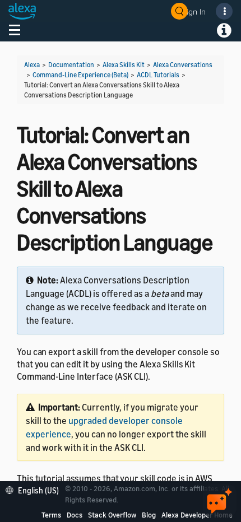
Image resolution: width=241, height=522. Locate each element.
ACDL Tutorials (158, 75)
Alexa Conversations (182, 64)
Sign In (194, 11)
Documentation (71, 64)
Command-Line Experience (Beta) (80, 75)
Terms (51, 515)
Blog (149, 515)
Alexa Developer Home (197, 515)
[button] (35, 489)
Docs (74, 515)
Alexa (32, 64)
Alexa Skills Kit (124, 64)
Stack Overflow (112, 515)
